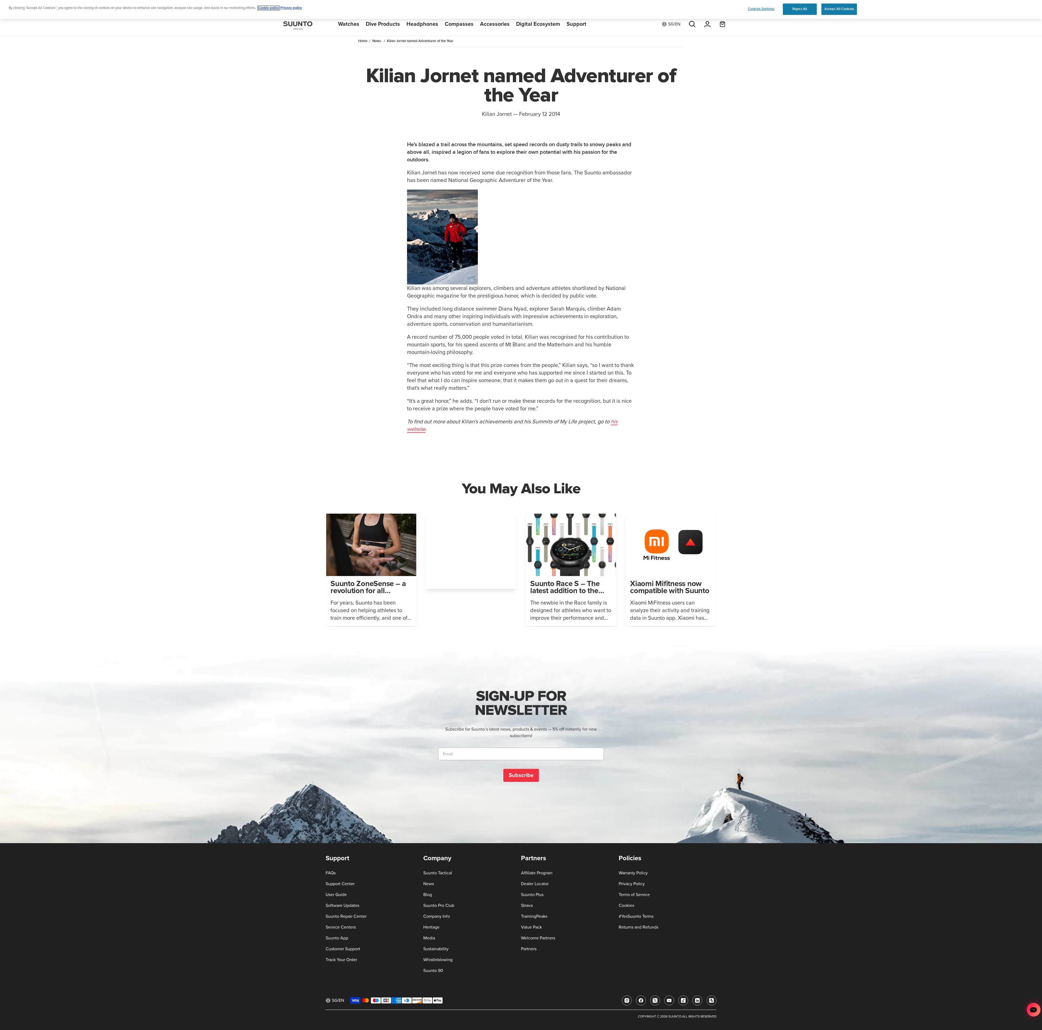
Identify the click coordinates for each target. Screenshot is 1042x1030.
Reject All (799, 9)
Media (429, 938)
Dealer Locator (535, 884)
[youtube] (669, 1000)
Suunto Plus (532, 895)
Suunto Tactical (437, 873)
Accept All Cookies (839, 9)
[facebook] (641, 1000)
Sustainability (436, 949)
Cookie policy (268, 8)
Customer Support (343, 949)
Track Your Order (341, 960)
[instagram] (627, 1000)
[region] (521, 9)
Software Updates (342, 905)
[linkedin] (697, 1000)
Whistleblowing (438, 960)
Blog (427, 895)
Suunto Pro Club (438, 905)
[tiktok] (683, 1000)
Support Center (340, 884)
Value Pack (531, 927)
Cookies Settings (761, 9)
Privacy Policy (632, 884)
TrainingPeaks (534, 916)
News (376, 41)
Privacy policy (291, 8)
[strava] (711, 1000)
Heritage (431, 927)
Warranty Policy (633, 873)
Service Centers (341, 927)
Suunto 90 (433, 970)
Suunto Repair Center (346, 916)
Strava (527, 905)
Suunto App (337, 938)
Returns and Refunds (638, 927)
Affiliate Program (536, 873)
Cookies (626, 905)
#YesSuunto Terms (636, 916)
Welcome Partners (538, 938)
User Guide (336, 895)
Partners (528, 949)
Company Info (436, 916)
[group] (371, 570)
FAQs (331, 873)
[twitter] (655, 1000)
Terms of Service (634, 895)
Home (362, 41)
